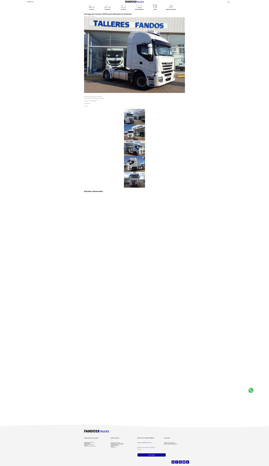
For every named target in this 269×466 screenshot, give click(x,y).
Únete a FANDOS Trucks (144, 442)
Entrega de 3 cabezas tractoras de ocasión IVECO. (100, 407)
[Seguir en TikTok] (187, 462)
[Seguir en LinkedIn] (173, 462)
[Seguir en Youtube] (183, 462)
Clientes (93, 16)
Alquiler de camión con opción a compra (97, 258)
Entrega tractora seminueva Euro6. (95, 334)
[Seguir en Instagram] (180, 462)
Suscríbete (151, 455)
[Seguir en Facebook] (176, 462)
